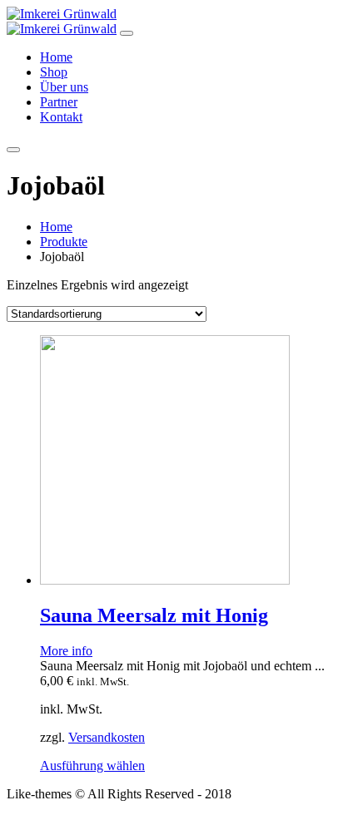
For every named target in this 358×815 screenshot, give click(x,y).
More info (66, 651)
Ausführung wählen (92, 765)
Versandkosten (106, 737)
